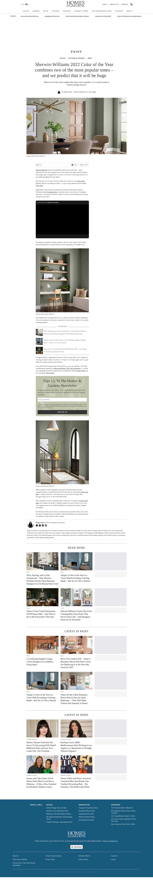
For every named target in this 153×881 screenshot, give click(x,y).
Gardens (36, 11)
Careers (113, 859)
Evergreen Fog (52, 192)
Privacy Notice (79, 404)
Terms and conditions (20, 859)
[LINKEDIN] (43, 525)
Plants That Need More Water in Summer (77, 16)
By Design (119, 11)
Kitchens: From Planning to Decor (57, 811)
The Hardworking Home (101, 11)
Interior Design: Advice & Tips (56, 808)
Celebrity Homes (81, 11)
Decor (45, 11)
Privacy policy (50, 859)
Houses (26, 11)
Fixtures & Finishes (76, 58)
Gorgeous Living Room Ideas (88, 808)
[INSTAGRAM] (40, 525)
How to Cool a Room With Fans (29, 16)
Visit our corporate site (110, 841)
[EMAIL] (46, 525)
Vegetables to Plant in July (52, 16)
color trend (39, 186)
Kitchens (55, 11)
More (129, 11)
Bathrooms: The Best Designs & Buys (58, 814)
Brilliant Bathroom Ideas (87, 817)
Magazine (124, 4)
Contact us (114, 856)
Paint (90, 58)
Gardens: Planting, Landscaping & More (59, 822)
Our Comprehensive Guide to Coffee (123, 816)
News (94, 92)
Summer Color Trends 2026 (103, 16)
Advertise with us (84, 856)
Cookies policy (83, 859)
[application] (62, 219)
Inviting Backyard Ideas (86, 820)
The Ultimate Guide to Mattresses (122, 808)
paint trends (81, 181)
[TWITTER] (37, 525)
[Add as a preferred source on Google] (76, 847)
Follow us (76, 164)
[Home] (20, 11)
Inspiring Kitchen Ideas (86, 814)
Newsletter (85, 164)
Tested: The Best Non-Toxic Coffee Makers (129, 16)
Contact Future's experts (53, 856)
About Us (16, 856)
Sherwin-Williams (41, 170)
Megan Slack (68, 92)
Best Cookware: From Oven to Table (123, 824)
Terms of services (55, 404)
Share (40, 164)
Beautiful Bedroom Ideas (87, 811)
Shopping (67, 11)
